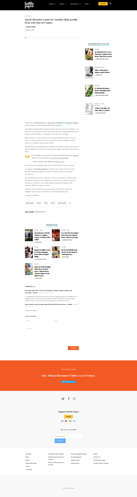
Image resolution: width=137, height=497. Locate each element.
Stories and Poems (99, 67)
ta (70, 203)
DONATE (68, 417)
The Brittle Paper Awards (56, 454)
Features (97, 49)
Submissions (75, 463)
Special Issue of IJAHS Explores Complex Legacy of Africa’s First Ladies (42, 236)
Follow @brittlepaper (69, 382)
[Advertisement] (98, 26)
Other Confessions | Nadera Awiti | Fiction (102, 71)
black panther (30, 203)
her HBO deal (38, 123)
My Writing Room (76, 457)
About (95, 454)
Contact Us (97, 457)
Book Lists (97, 85)
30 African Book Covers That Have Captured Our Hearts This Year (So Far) (103, 54)
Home (46, 203)
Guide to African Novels (100, 463)
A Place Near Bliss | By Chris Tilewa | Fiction (102, 109)
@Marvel (76, 156)
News (41, 230)
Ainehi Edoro (29, 212)
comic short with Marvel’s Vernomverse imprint (63, 123)
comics (39, 203)
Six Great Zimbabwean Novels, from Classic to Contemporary (69, 252)
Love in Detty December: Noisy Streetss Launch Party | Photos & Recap (70, 235)
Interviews (29, 469)
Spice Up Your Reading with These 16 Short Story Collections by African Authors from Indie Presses (42, 271)
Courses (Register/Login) (79, 454)
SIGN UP (60, 441)
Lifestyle (28, 454)
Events (28, 466)
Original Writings (31, 463)
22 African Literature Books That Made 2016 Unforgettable (102, 90)
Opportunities (75, 460)
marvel (53, 203)
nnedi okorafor (62, 203)
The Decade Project (99, 460)
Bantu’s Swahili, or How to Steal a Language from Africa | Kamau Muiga (42, 253)
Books (28, 460)
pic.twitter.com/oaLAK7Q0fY (59, 158)
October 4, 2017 (59, 162)
